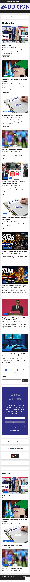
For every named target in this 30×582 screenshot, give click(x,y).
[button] (2, 11)
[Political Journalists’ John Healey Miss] (15, 534)
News (10, 145)
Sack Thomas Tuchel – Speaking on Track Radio (15, 343)
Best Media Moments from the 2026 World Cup (15, 241)
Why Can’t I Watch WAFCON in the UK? (15, 139)
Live (5, 281)
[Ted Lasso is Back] (15, 485)
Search (4, 377)
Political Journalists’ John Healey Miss (15, 104)
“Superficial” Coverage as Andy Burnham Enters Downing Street (15, 207)
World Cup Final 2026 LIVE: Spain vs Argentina (15, 275)
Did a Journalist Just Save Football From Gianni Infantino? (15, 69)
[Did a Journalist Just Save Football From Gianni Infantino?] (15, 509)
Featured (6, 75)
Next (23, 369)
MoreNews (23, 576)
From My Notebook (8, 111)
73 (19, 369)
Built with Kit (15, 430)
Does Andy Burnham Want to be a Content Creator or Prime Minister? (15, 171)
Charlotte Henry (6, 47)
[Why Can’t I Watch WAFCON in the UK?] (15, 558)
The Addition (3, 580)
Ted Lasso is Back (15, 34)
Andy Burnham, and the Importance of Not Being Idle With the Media (15, 307)
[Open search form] (27, 11)
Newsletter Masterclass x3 (15, 448)
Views (10, 75)
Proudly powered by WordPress (16, 580)
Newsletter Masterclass (15, 442)
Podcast (5, 41)
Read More (6, 56)
